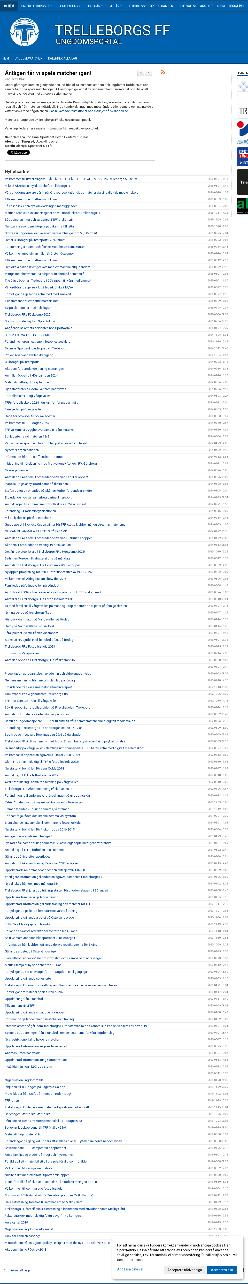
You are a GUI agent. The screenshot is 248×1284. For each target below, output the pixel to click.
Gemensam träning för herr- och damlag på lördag (40, 680)
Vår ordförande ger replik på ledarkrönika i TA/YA (39, 287)
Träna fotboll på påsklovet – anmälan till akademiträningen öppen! (51, 1182)
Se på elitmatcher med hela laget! (28, 308)
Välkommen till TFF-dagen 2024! (27, 423)
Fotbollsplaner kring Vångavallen (28, 396)
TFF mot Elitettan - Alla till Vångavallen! (31, 700)
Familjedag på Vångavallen (23, 409)
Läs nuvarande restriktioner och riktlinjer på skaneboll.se (88, 111)
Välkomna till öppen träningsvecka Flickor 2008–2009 (42, 755)
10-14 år (94, 6)
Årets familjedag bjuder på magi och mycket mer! (39, 1154)
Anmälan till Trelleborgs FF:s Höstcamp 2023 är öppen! (43, 565)
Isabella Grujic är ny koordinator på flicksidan (36, 484)
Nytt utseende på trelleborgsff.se (28, 612)
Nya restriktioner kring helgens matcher (32, 1039)
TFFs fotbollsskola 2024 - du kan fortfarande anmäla (41, 402)
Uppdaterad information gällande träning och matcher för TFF (48, 904)
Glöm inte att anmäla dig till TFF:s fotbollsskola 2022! (42, 761)
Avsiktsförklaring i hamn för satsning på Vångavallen (41, 782)
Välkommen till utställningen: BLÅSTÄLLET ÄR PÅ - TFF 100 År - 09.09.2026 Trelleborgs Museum (71, 179)
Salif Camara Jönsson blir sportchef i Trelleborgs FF (41, 938)
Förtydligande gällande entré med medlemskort (38, 294)
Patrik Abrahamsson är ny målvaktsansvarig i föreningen (44, 802)
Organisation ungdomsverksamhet (29, 1229)
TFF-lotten (12, 1100)
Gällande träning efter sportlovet (27, 856)
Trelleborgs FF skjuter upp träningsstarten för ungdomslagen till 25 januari (56, 890)
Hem (10, 6)
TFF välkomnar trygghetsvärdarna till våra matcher (39, 429)
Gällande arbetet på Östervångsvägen (31, 951)
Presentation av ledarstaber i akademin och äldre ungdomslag (48, 673)
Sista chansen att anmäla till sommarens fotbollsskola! (43, 822)
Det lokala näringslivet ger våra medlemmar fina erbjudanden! (47, 267)
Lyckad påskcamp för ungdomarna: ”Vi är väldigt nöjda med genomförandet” (59, 843)
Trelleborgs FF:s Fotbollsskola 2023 (30, 646)
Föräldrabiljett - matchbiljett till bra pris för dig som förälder (46, 1161)
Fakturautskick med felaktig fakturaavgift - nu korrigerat (44, 1215)
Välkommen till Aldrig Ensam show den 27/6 (35, 579)
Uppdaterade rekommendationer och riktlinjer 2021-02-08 (45, 870)
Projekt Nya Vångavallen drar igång (29, 355)
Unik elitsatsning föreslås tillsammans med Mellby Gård (44, 1202)
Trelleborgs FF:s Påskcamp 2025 (27, 314)
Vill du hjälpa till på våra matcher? (28, 518)
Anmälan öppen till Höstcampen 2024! (31, 375)
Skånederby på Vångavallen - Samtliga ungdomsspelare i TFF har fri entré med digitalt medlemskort (74, 748)
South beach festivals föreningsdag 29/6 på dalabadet (43, 734)
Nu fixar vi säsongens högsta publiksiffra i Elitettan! (40, 226)
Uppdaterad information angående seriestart (36, 1046)
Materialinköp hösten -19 (22, 1134)
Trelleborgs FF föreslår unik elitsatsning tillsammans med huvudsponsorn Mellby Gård (65, 1209)
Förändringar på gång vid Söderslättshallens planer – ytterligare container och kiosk (63, 1141)
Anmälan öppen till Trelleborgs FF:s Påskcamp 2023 (41, 660)
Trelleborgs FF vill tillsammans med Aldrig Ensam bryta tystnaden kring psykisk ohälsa (65, 741)
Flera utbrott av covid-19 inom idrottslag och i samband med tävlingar (53, 958)
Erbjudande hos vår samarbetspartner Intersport (38, 497)
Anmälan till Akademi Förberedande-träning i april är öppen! (46, 477)
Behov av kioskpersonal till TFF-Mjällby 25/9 (35, 1127)
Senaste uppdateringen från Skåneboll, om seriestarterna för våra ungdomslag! (60, 1033)
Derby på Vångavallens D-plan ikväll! (30, 626)
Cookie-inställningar (17, 1270)
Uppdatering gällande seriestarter (28, 978)
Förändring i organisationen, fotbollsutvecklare (37, 341)
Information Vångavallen (22, 653)
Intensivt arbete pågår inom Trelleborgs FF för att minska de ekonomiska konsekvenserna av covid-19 (76, 1026)
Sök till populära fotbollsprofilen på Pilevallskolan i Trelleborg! (48, 707)
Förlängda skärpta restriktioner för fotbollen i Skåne (41, 931)
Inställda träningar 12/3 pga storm (28, 1066)
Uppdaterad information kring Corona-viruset (36, 1060)
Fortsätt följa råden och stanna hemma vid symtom (40, 816)
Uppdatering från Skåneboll (24, 999)
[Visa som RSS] (163, 73)
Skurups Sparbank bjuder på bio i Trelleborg (36, 348)
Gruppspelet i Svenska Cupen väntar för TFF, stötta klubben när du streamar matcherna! (65, 524)
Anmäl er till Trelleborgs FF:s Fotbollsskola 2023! (39, 599)
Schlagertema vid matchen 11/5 (27, 436)
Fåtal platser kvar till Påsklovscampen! (31, 633)
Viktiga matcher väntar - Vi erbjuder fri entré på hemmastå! (45, 274)
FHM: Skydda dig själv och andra (28, 924)
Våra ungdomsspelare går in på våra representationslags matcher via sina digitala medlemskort (71, 192)
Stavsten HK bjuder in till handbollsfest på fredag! (39, 640)
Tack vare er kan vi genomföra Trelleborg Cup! (37, 694)
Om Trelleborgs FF (35, 6)
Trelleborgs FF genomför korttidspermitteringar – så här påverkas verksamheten (61, 985)
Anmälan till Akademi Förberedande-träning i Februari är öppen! (49, 538)
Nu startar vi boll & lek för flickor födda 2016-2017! (40, 829)
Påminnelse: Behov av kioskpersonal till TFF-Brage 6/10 (43, 1121)
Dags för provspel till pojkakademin (30, 416)
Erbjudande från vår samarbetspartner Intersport (38, 687)
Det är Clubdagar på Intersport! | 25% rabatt (35, 240)
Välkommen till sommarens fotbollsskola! (34, 1188)
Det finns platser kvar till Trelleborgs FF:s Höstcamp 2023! (45, 551)
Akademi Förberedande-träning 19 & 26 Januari (38, 545)
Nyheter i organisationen (22, 450)
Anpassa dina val (130, 1269)
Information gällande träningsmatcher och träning (39, 1019)
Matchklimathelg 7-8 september (27, 382)
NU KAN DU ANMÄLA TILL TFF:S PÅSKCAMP (36, 531)
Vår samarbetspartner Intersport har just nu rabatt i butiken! (46, 443)
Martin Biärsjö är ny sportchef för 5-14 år (33, 965)
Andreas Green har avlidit (22, 1053)
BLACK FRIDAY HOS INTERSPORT (28, 335)
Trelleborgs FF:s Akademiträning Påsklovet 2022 (38, 789)
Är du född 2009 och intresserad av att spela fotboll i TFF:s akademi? (53, 592)
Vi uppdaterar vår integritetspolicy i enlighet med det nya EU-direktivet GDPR (57, 1243)
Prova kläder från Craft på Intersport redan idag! (38, 1093)
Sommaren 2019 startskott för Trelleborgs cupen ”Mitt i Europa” (49, 1195)
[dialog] (177, 1257)
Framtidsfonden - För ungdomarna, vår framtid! (37, 809)
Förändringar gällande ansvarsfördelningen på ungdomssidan (48, 795)
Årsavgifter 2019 (16, 1222)
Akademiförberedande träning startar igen (34, 368)
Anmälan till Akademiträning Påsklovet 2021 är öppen (42, 863)
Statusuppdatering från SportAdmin (30, 321)
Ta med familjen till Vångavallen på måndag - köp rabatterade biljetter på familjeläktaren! (66, 606)
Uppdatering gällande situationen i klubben (35, 1012)
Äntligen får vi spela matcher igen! (48, 73)
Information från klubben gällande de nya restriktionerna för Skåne (51, 944)
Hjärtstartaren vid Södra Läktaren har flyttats (35, 389)
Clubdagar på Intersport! (22, 362)
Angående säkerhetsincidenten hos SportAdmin (38, 328)
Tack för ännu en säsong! (22, 1236)
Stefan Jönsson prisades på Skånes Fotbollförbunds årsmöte (48, 490)
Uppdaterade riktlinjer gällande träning (31, 897)
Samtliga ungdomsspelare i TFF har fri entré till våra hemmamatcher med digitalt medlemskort (70, 721)
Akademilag (68, 6)
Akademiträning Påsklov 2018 (25, 1249)
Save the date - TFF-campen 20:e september (35, 1148)
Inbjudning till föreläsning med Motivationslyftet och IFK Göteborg (51, 463)
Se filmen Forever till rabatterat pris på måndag (37, 558)
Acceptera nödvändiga (184, 1270)
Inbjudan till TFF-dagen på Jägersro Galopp (35, 1087)
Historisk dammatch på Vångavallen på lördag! (37, 619)
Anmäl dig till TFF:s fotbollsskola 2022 (31, 775)
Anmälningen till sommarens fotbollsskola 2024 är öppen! (45, 504)
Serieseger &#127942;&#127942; (28, 1114)
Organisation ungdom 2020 (24, 1080)
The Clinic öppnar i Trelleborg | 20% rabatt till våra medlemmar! (48, 280)
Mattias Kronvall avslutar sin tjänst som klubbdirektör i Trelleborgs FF (53, 213)
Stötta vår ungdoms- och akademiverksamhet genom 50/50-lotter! (51, 233)
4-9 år (114, 6)
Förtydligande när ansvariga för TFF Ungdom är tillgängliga (46, 972)
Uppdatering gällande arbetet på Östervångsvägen (40, 917)
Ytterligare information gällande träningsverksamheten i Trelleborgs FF (54, 877)
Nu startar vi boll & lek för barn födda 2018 (34, 768)
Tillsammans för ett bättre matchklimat (32, 199)
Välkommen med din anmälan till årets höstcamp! (39, 253)
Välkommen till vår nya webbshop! (29, 1168)
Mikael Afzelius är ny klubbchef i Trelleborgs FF (38, 186)
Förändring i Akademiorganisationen (30, 511)
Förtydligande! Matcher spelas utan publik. (34, 992)
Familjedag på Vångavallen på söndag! (32, 585)
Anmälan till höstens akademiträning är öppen (37, 714)
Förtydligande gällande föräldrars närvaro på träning (41, 911)
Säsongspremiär (16, 470)
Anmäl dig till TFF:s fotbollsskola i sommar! (35, 850)
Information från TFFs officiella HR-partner (34, 457)
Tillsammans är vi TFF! (20, 1005)
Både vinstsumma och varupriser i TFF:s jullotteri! (39, 219)
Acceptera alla (222, 1270)
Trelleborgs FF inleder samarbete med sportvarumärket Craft (47, 1107)
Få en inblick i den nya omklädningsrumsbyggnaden (41, 206)
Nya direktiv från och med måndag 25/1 (32, 883)
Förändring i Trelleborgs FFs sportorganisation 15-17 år (43, 728)
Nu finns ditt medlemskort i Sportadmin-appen (37, 1175)
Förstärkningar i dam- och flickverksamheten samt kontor (45, 247)
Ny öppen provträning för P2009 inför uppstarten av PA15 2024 (48, 572)
